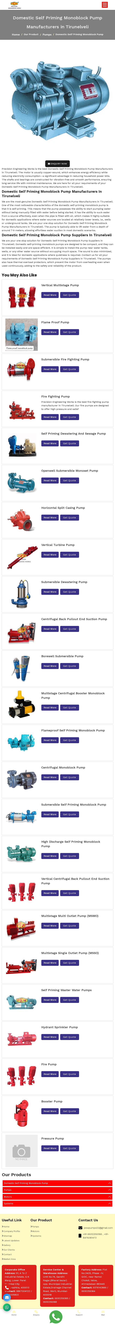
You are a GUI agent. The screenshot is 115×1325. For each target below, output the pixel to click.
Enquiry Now (59, 163)
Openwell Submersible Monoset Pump (69, 470)
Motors (8, 1196)
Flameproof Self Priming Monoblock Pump (73, 730)
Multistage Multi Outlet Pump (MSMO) (69, 916)
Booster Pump (51, 1101)
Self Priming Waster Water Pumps (66, 990)
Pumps (47, 34)
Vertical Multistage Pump (60, 285)
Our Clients (9, 1250)
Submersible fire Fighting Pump (65, 359)
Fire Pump (49, 1064)
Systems (8, 1203)
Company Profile (11, 1231)
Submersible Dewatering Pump (64, 582)
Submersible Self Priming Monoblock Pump (73, 804)
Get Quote (69, 295)
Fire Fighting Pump (55, 396)
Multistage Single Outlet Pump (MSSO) (70, 953)
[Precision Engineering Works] (14, 5)
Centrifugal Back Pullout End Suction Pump (74, 619)
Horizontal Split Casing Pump (63, 508)
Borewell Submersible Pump (62, 656)
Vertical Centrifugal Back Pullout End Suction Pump (75, 881)
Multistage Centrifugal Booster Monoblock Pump (73, 695)
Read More (50, 295)
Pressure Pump (52, 1138)
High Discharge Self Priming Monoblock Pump (70, 844)
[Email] (7, 1297)
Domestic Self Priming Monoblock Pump (26, 1183)
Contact (7, 1254)
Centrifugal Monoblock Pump (63, 767)
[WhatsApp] (7, 1307)
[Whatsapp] (55, 1317)
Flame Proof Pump (55, 322)
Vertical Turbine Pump (58, 545)
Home (16, 34)
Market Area (9, 1259)
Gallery (6, 1245)
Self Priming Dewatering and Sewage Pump (73, 433)
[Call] (7, 1287)
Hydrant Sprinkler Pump (59, 1027)
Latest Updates (11, 1240)
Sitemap (7, 1236)
